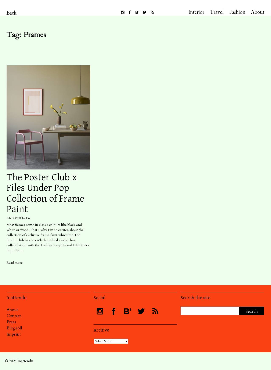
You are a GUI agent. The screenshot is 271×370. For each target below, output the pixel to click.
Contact (14, 316)
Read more (15, 262)
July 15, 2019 (14, 218)
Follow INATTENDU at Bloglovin (137, 12)
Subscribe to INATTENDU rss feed (152, 12)
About (257, 12)
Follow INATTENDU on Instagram (123, 12)
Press (11, 322)
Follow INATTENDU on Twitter (144, 12)
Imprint (14, 334)
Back (12, 13)
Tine (28, 218)
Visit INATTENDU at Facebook (130, 12)
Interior (196, 12)
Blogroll (14, 328)
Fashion (237, 12)
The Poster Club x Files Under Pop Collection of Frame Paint (45, 193)
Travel (217, 12)
